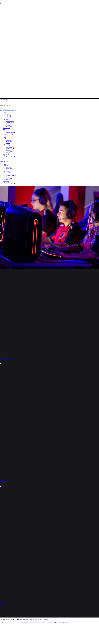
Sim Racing (3, 481)
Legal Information (50, 622)
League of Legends (6, 358)
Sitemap (66, 622)
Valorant (3, 604)
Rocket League (4, 235)
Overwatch (3, 227)
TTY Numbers (59, 622)
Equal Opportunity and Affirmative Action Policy (33, 622)
